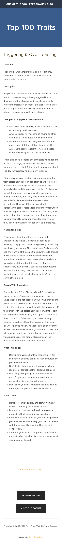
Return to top (31, 495)
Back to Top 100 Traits (31, 469)
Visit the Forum (31, 508)
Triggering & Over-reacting (30, 54)
